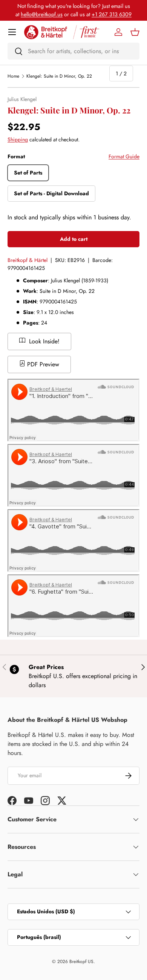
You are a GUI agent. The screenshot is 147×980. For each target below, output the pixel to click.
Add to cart (73, 239)
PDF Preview (42, 364)
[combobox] (73, 51)
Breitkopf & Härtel (27, 260)
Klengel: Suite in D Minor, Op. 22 (59, 76)
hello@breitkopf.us (42, 14)
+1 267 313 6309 (112, 14)
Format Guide (124, 156)
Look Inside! (43, 341)
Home (13, 76)
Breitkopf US (81, 961)
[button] (135, 32)
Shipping (18, 139)
